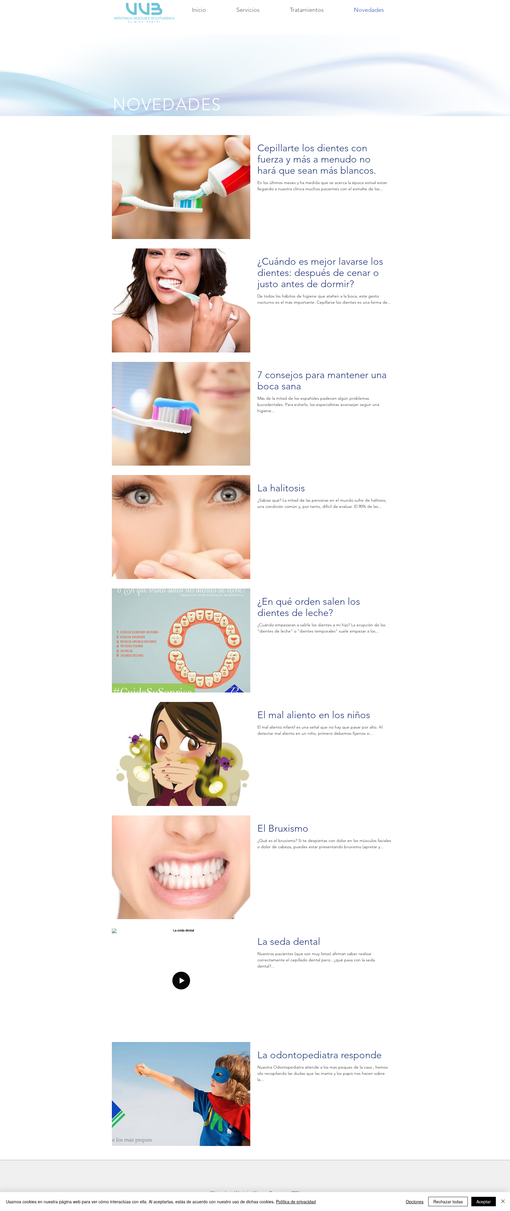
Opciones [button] (415, 1202)
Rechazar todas (448, 1202)
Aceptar (483, 1202)
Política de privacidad (296, 1202)
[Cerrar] (502, 1201)
